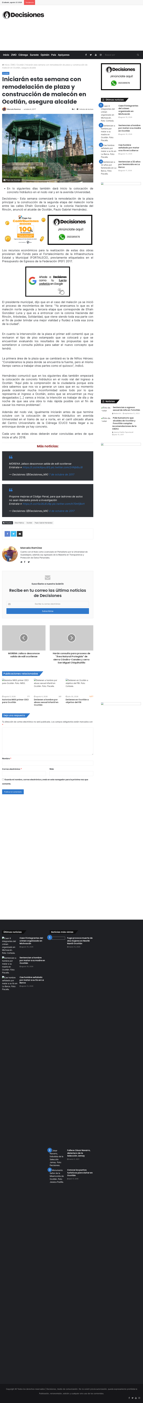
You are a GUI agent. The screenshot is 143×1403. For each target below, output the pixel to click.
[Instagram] (100, 55)
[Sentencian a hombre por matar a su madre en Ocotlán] (108, 133)
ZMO (13, 54)
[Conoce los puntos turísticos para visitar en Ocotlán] (57, 1274)
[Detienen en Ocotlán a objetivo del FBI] (79, 686)
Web (51, 769)
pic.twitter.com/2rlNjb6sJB (67, 467)
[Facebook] (86, 55)
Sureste (34, 54)
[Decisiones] (24, 15)
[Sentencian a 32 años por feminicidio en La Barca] (108, 167)
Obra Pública (19, 523)
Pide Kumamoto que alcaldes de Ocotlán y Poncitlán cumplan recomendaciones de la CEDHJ (124, 423)
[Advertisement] (96, 27)
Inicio (6, 54)
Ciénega (23, 54)
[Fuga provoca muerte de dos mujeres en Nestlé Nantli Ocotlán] (57, 1042)
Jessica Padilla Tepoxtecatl (123, 432)
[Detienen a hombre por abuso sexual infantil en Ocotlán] (48, 686)
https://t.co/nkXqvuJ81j (36, 467)
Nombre (6, 758)
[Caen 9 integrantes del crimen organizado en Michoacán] (108, 113)
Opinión (45, 54)
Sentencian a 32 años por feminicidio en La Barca (129, 164)
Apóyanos (63, 54)
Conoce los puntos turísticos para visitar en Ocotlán (80, 1173)
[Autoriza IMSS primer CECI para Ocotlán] (16, 686)
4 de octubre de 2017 (62, 510)
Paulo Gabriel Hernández (44, 523)
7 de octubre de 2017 (61, 474)
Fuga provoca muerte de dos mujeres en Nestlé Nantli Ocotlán (80, 941)
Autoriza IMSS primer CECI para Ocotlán (15, 701)
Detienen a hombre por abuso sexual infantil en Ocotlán (46, 702)
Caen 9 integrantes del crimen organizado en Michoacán (128, 109)
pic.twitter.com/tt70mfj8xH (68, 503)
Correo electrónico (12, 769)
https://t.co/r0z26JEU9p (37, 503)
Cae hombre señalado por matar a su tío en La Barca (128, 148)
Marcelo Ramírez (14, 109)
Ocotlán (20, 65)
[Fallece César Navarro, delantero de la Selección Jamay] (57, 1158)
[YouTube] (95, 55)
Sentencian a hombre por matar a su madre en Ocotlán (129, 128)
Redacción (117, 413)
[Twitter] (90, 55)
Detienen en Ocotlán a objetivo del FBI (77, 701)
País (53, 54)
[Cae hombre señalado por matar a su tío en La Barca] (108, 151)
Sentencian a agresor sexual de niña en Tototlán (126, 409)
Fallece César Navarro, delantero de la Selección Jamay (78, 1153)
